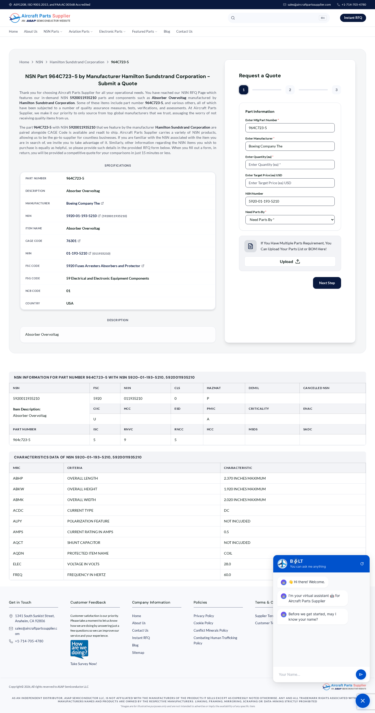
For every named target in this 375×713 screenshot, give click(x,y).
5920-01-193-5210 (81, 216)
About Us (31, 31)
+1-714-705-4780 (354, 4)
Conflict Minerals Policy (211, 630)
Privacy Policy (204, 616)
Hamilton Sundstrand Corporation (77, 62)
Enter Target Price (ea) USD (263, 175)
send (361, 674)
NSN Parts (51, 31)
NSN (39, 62)
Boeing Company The (83, 203)
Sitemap (138, 653)
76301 (71, 241)
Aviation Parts (79, 31)
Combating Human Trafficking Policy (215, 640)
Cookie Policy (203, 623)
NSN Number (254, 193)
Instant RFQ (353, 18)
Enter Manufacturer (259, 138)
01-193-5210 (76, 253)
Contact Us (184, 31)
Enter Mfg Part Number (262, 120)
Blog (167, 31)
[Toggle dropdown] (61, 31)
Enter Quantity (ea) (259, 157)
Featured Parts (143, 31)
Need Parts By (255, 212)
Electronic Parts (110, 31)
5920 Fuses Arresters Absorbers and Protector (103, 266)
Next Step (327, 283)
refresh (362, 564)
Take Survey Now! (83, 664)
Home (13, 31)
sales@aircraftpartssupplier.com (309, 4)
